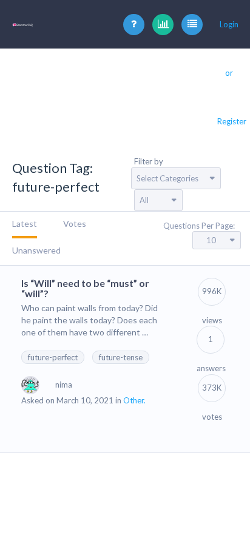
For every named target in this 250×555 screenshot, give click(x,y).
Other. (134, 400)
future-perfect (53, 357)
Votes (74, 223)
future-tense (121, 357)
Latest (24, 223)
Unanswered (36, 250)
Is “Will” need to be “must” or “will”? (85, 288)
